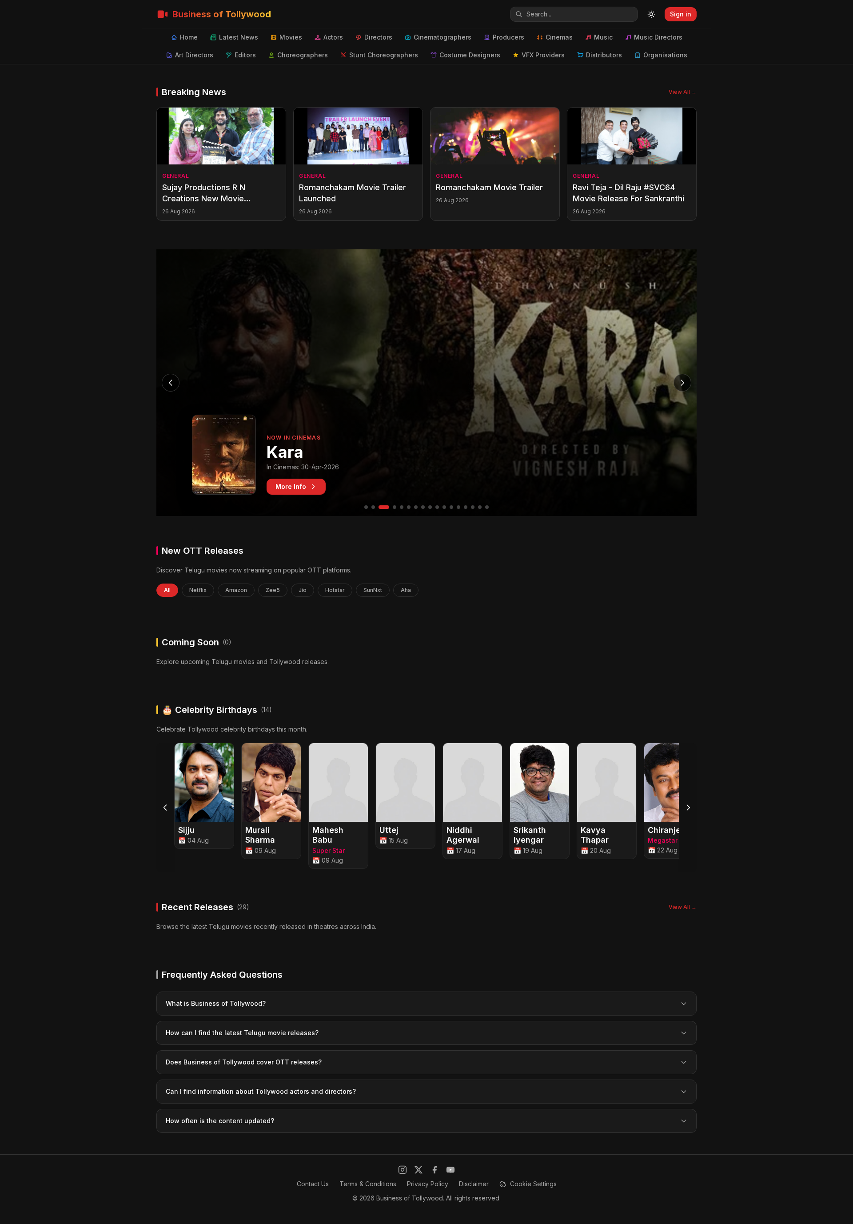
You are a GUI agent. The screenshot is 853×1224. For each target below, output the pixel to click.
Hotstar (335, 590)
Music (603, 37)
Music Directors (658, 37)
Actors (333, 37)
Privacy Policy (427, 1184)
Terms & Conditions (367, 1184)
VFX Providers (543, 55)
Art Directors (194, 55)
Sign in (680, 14)
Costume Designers (469, 55)
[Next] (688, 807)
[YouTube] (450, 1169)
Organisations (665, 55)
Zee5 (273, 590)
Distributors (604, 55)
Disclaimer (474, 1184)
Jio (303, 590)
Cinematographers (442, 37)
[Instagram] (402, 1169)
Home (189, 37)
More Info (290, 486)
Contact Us (313, 1184)
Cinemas (559, 37)
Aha (406, 590)
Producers (508, 37)
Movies (290, 37)
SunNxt (372, 590)
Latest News (238, 37)
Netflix (198, 590)
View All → (683, 91)
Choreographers (302, 55)
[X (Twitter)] (418, 1169)
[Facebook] (434, 1169)
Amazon (236, 590)
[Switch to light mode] (651, 14)
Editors (245, 55)
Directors (378, 37)
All (167, 590)
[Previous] (165, 807)
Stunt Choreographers (383, 55)
